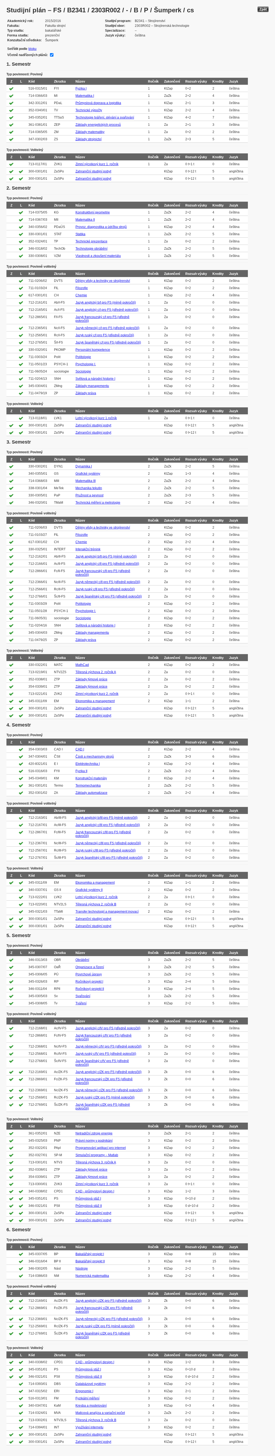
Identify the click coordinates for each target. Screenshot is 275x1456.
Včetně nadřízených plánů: (27, 55)
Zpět (263, 9)
